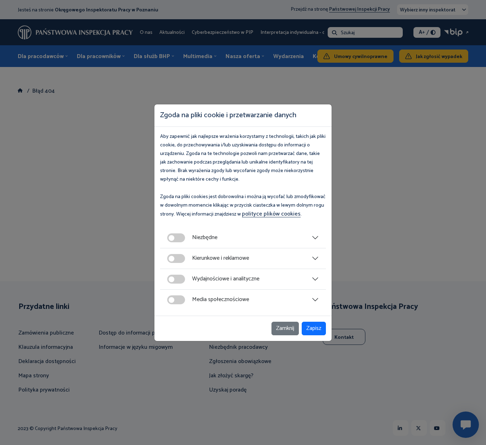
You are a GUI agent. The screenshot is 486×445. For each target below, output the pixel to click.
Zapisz (313, 328)
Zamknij (285, 328)
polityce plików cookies (271, 214)
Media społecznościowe (220, 299)
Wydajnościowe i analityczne (225, 279)
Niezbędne (204, 237)
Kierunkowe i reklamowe (220, 258)
